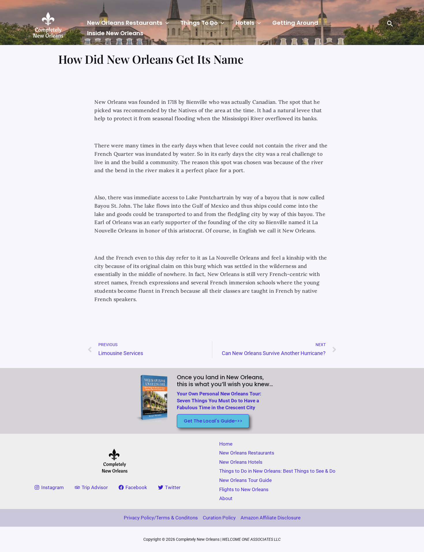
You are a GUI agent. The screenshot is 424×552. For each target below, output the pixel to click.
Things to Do (199, 23)
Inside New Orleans (115, 33)
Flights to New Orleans (244, 489)
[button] (165, 22)
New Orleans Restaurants (124, 23)
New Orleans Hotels (240, 462)
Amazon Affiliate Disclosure (271, 518)
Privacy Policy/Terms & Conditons (161, 518)
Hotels (245, 23)
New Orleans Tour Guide (245, 480)
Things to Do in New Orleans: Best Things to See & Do (277, 471)
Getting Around (295, 23)
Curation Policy (219, 518)
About (225, 498)
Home (225, 444)
